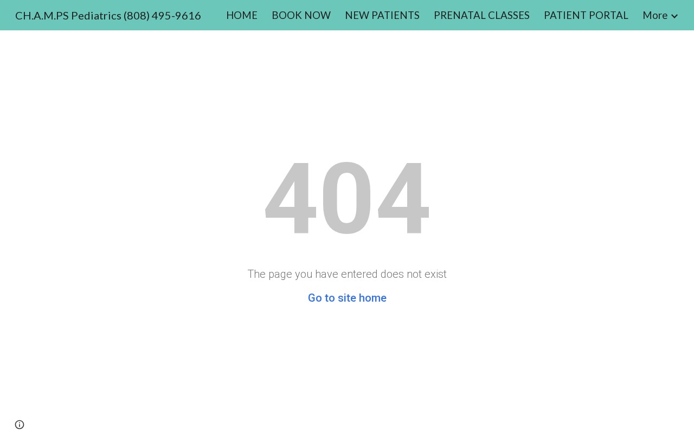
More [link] (654, 15)
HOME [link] (242, 15)
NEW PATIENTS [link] (382, 15)
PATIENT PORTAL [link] (586, 15)
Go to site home (347, 297)
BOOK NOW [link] (301, 15)
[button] (19, 424)
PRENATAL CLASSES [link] (482, 15)
